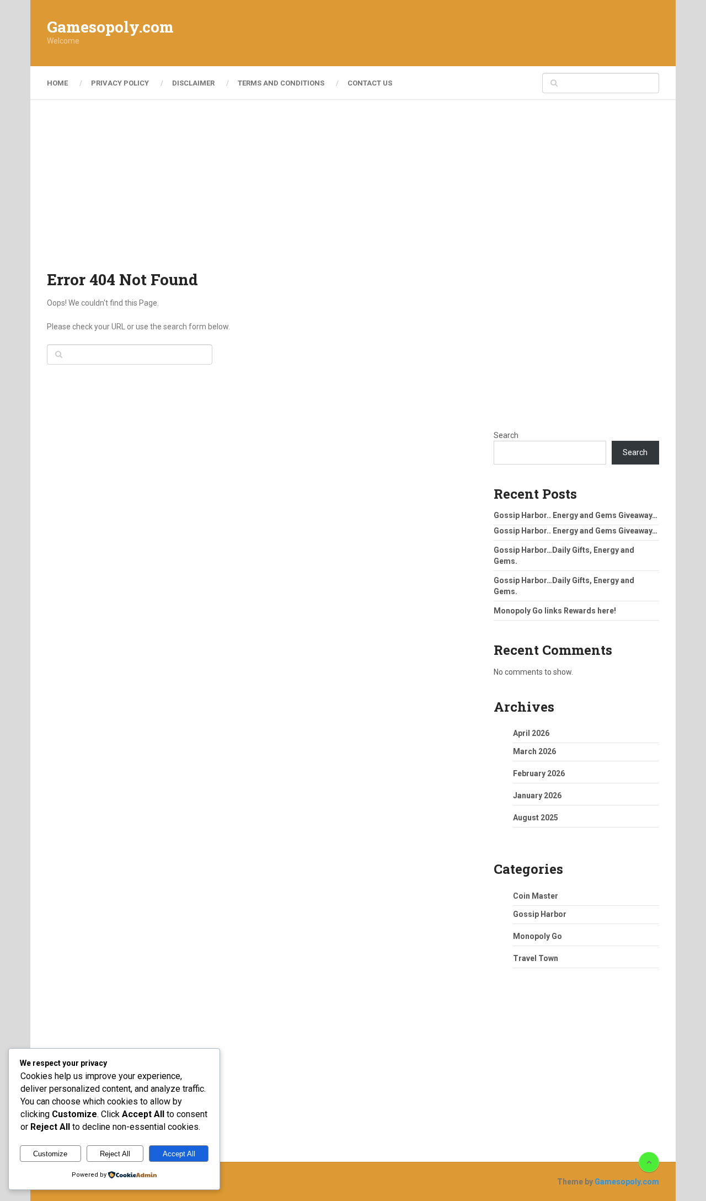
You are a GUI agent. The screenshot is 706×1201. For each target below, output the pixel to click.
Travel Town (535, 958)
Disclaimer (193, 83)
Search (506, 435)
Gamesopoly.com (110, 27)
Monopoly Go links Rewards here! (555, 610)
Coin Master (535, 896)
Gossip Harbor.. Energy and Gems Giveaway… (575, 515)
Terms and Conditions (281, 83)
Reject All (115, 1154)
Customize (50, 1154)
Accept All (179, 1154)
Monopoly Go (537, 936)
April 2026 (531, 733)
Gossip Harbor (539, 914)
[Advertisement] (458, 33)
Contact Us (369, 83)
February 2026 (539, 773)
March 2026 (534, 751)
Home (57, 83)
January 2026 (537, 795)
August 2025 (535, 817)
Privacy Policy (120, 83)
